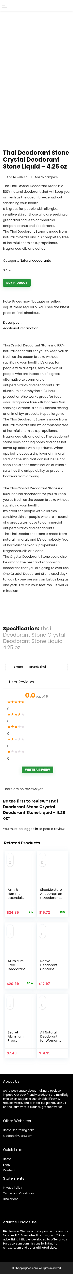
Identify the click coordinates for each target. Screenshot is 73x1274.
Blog (6, 1165)
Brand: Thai (37, 667)
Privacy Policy (12, 1188)
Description (12, 322)
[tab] (36, 323)
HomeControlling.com (18, 1130)
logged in (31, 828)
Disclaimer (10, 1199)
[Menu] (5, 5)
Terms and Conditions (18, 1193)
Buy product (16, 283)
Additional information (20, 328)
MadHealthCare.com (17, 1136)
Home (7, 1159)
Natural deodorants (35, 260)
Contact (9, 1170)
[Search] (67, 5)
